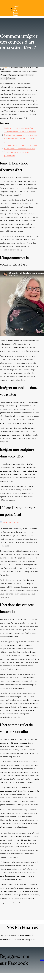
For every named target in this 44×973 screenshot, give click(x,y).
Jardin (15, 13)
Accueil (16, 6)
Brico (15, 10)
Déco (15, 8)
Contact (16, 15)
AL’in (32, 939)
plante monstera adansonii (22, 935)
